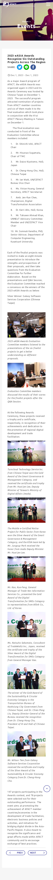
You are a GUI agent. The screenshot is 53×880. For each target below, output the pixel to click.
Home (25, 21)
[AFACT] (19, 4)
